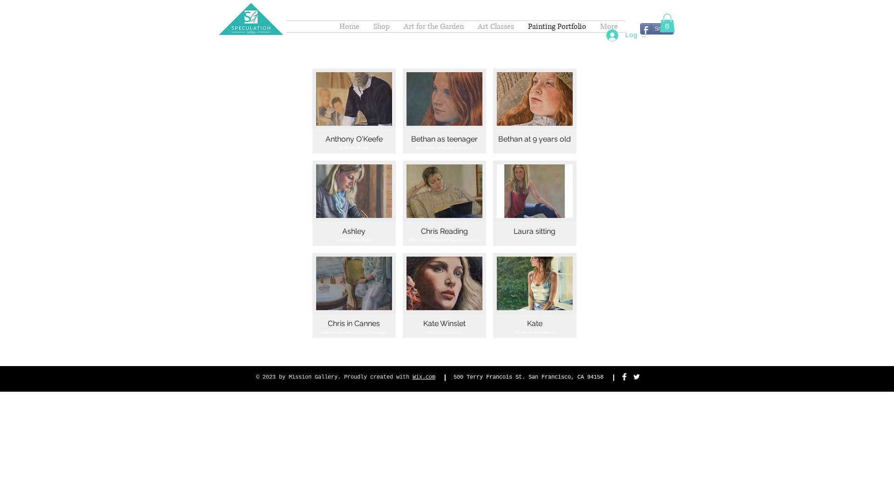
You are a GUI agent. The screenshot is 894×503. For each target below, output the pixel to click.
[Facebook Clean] (624, 377)
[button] (667, 23)
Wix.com (424, 377)
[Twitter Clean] (636, 377)
